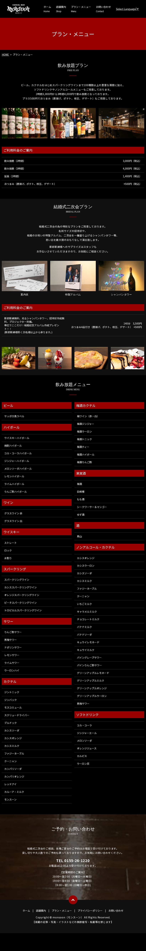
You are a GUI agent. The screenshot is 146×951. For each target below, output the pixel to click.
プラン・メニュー (81, 9)
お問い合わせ (103, 9)
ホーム (47, 9)
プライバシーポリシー (90, 910)
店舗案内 (61, 9)
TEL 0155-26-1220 (73, 860)
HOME (5, 54)
